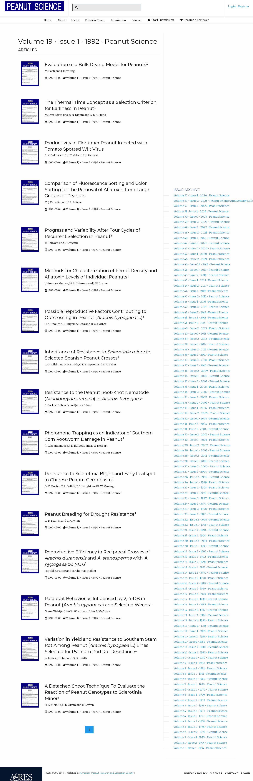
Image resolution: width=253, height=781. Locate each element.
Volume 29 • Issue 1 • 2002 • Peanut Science (202, 450)
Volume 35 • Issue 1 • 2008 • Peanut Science (201, 386)
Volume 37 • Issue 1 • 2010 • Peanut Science (201, 365)
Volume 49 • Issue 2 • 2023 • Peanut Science (202, 222)
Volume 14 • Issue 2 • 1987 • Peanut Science (201, 604)
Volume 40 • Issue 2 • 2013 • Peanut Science (201, 328)
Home (48, 20)
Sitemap (216, 773)
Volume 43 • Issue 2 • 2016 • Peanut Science (201, 296)
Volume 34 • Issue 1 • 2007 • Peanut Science (201, 397)
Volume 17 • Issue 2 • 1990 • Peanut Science (201, 572)
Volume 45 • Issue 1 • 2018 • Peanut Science (201, 280)
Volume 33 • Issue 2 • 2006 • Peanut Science (202, 402)
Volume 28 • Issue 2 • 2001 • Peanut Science (201, 455)
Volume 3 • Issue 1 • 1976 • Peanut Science (200, 726)
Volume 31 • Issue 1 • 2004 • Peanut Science (201, 429)
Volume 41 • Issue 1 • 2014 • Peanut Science (201, 323)
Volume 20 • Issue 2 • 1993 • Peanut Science (201, 540)
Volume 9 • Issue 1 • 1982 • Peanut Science (200, 663)
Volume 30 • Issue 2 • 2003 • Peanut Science (202, 434)
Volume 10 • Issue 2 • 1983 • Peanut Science (201, 647)
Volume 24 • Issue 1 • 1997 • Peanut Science (201, 503)
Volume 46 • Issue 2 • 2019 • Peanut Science (201, 259)
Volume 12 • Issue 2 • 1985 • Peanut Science (201, 625)
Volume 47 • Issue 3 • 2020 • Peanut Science (202, 243)
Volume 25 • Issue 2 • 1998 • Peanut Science (201, 487)
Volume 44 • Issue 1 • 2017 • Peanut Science (201, 291)
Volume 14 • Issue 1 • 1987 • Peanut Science (201, 610)
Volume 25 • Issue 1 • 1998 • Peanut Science (201, 493)
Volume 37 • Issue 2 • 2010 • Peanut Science (201, 360)
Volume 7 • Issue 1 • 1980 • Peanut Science (200, 684)
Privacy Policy (196, 773)
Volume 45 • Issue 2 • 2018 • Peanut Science (201, 275)
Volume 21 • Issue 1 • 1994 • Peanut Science (201, 535)
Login (232, 6)
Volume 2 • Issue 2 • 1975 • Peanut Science (201, 732)
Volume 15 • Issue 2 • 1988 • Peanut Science (201, 594)
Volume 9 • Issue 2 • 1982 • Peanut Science (201, 657)
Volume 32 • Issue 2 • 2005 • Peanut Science (202, 413)
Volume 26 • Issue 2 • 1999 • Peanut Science (202, 477)
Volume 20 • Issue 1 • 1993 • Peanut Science (201, 546)
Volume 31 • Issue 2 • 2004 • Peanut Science (201, 424)
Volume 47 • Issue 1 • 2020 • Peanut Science (201, 254)
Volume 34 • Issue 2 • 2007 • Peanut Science (202, 392)
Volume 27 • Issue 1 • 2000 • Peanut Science (201, 471)
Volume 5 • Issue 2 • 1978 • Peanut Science (200, 700)
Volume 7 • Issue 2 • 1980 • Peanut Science (201, 679)
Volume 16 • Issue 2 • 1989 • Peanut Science (201, 583)
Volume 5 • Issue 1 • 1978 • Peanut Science (200, 705)
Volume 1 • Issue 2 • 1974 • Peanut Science (200, 742)
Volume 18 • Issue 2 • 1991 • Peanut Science (201, 562)
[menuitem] (238, 8)
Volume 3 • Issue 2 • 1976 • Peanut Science (200, 721)
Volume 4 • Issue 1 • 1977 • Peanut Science (200, 716)
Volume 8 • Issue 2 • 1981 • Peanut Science (200, 668)
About (61, 20)
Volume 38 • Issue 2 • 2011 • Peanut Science (201, 349)
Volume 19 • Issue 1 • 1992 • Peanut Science (201, 556)
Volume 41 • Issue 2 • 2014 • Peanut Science (201, 317)
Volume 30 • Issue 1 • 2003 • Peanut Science (201, 439)
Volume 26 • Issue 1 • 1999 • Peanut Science (201, 482)
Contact (137, 20)
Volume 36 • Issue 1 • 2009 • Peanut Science (202, 376)
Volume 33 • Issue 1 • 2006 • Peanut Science (201, 408)
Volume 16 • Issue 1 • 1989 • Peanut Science (201, 588)
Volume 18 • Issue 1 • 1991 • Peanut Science (201, 567)
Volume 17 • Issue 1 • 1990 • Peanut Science (201, 578)
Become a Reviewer (196, 20)
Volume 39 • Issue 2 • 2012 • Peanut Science (201, 338)
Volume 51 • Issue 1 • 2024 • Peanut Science (201, 211)
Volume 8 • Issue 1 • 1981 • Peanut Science (200, 673)
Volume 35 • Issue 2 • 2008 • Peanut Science (202, 381)
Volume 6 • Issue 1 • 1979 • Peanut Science (200, 694)
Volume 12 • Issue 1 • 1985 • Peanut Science (201, 631)
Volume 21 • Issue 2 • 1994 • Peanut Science (201, 530)
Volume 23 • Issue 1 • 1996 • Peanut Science (201, 514)
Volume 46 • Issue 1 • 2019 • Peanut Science (201, 269)
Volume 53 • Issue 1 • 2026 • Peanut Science (201, 195)
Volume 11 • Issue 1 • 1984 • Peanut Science (200, 641)
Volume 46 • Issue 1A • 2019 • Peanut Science (202, 264)
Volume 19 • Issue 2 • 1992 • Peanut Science (201, 551)
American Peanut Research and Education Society (107, 772)
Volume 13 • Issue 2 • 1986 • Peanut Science (201, 615)
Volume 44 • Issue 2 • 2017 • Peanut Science (201, 285)
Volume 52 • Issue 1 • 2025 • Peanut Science (201, 206)
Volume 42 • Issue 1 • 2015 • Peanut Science (201, 312)
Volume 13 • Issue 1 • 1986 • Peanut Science (201, 620)
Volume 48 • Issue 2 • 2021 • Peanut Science (201, 232)
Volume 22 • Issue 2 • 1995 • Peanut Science (201, 519)
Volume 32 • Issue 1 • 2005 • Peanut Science (201, 418)
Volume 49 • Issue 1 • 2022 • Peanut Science (201, 227)
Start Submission (162, 20)
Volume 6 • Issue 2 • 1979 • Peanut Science (201, 689)
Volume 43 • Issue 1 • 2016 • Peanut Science (201, 301)
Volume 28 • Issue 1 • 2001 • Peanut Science (201, 461)
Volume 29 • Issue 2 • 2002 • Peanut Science (202, 445)
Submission (118, 20)
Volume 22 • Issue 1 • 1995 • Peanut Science (201, 524)
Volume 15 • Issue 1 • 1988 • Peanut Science (201, 599)
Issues (75, 20)
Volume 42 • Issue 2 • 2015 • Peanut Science (201, 307)
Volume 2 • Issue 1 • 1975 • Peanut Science (200, 737)
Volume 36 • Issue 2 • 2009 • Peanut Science (202, 370)
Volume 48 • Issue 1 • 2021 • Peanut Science (201, 238)
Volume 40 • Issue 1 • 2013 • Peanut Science (201, 333)
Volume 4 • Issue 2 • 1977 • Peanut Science (200, 711)
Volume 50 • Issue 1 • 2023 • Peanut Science (201, 216)
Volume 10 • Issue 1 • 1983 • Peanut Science (201, 652)
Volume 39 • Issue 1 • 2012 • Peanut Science (201, 344)
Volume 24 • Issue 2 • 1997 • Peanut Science (201, 498)
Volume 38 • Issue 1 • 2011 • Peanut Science (201, 354)
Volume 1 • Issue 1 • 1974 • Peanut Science (200, 748)
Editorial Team (95, 20)
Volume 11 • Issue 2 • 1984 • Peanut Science (201, 636)
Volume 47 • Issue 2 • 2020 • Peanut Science (202, 248)
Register (243, 6)
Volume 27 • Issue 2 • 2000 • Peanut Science (202, 466)
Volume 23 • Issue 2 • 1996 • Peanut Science (201, 508)
